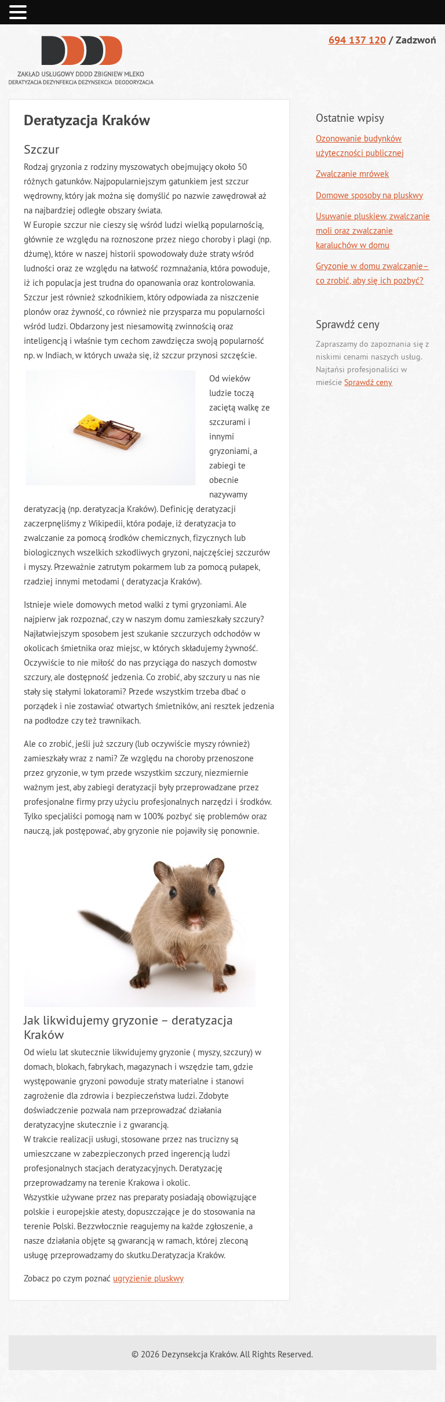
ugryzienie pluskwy (148, 1278)
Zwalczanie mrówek (352, 173)
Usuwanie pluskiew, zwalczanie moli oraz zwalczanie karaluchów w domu (373, 230)
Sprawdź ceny (368, 382)
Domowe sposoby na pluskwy (369, 195)
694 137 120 (357, 39)
